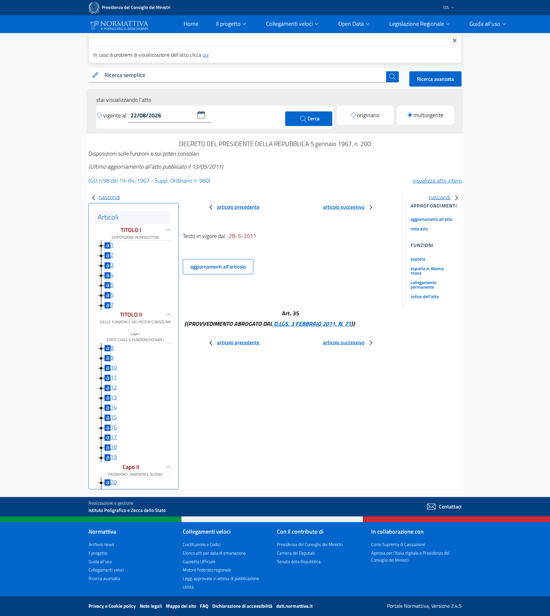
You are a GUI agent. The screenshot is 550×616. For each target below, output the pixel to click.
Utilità (188, 587)
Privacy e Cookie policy (112, 606)
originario (368, 115)
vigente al (115, 115)
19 (113, 456)
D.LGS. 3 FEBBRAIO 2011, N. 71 (312, 323)
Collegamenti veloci (106, 569)
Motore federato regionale (207, 569)
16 (113, 427)
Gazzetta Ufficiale (199, 561)
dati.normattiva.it (294, 606)
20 (113, 482)
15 (113, 417)
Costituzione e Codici (202, 544)
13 (113, 397)
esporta (418, 259)
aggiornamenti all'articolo (218, 266)
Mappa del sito (181, 606)
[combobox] (244, 75)
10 (113, 367)
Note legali (151, 606)
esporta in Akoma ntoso (427, 270)
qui (205, 55)
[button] (201, 114)
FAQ (204, 606)
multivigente (428, 115)
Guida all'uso (100, 561)
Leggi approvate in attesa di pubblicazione (221, 578)
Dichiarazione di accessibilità (242, 606)
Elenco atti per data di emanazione (214, 553)
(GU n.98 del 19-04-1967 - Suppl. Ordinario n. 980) (149, 180)
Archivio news (101, 544)
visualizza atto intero (437, 180)
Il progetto (97, 553)
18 (113, 447)
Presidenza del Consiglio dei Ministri (310, 544)
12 (113, 387)
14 (113, 407)
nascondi (109, 197)
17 (113, 437)
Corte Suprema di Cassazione (398, 544)
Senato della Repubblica (299, 561)
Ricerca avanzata (435, 79)
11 (113, 377)
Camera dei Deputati (296, 553)
